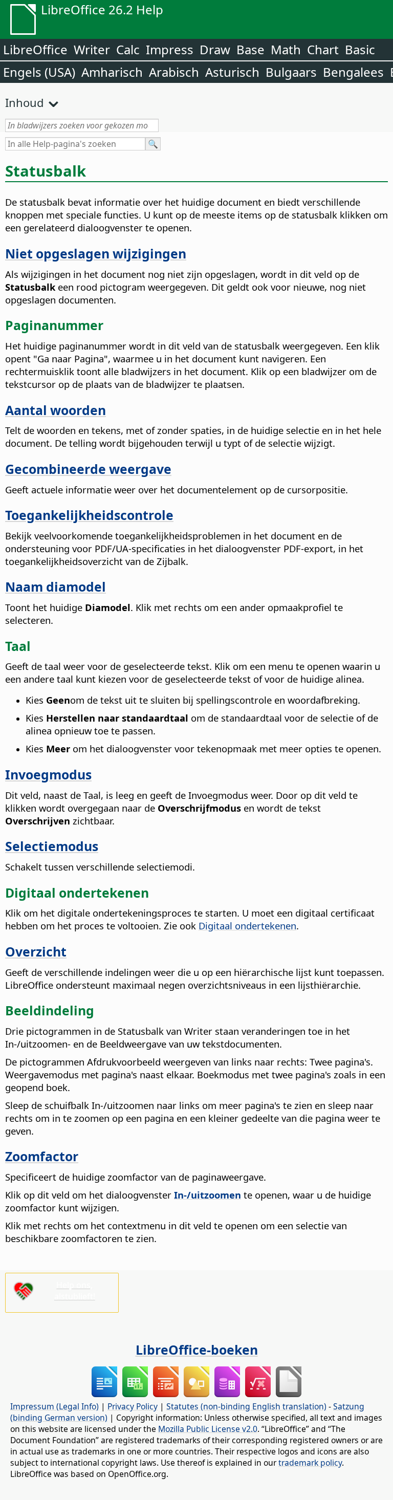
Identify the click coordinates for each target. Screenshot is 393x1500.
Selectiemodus (51, 846)
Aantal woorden (55, 410)
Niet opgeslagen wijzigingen (95, 253)
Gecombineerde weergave (88, 468)
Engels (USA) (39, 71)
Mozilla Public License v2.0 (207, 1428)
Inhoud (24, 102)
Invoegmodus (48, 774)
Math (286, 49)
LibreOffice (35, 49)
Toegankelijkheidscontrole (89, 515)
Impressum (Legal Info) (54, 1406)
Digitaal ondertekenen (247, 925)
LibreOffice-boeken (197, 1349)
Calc (128, 49)
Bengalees (353, 71)
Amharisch (112, 71)
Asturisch (232, 71)
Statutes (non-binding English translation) (246, 1406)
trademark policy (310, 1462)
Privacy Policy (132, 1406)
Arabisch (174, 71)
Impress (169, 49)
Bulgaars (291, 71)
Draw (215, 49)
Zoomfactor (41, 1156)
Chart (323, 49)
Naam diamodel (55, 586)
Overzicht (36, 951)
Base (250, 49)
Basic (360, 49)
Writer (92, 49)
